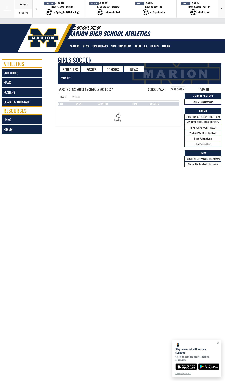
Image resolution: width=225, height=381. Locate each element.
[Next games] (221, 9)
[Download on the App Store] (186, 366)
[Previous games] (36, 9)
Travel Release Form (203, 138)
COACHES (113, 69)
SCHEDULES (70, 69)
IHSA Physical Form (203, 144)
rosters (9, 92)
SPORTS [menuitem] (74, 46)
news (7, 82)
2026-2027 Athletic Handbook (202, 133)
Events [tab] (24, 4)
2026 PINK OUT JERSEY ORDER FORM (203, 116)
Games (63, 97)
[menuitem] (86, 45)
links (7, 119)
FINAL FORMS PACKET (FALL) (203, 127)
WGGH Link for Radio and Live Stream (203, 159)
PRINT (205, 89)
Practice (76, 97)
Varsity (66, 78)
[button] (62, 9)
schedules (11, 72)
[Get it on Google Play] (209, 366)
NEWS (134, 69)
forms (8, 129)
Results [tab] (23, 13)
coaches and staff (17, 101)
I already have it (183, 373)
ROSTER (91, 69)
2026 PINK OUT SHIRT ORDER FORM (203, 122)
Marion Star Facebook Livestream (203, 164)
